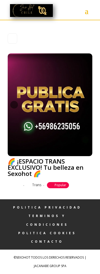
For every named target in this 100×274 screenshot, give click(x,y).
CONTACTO (47, 241)
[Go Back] (12, 38)
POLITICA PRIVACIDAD (47, 207)
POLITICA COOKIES (47, 233)
